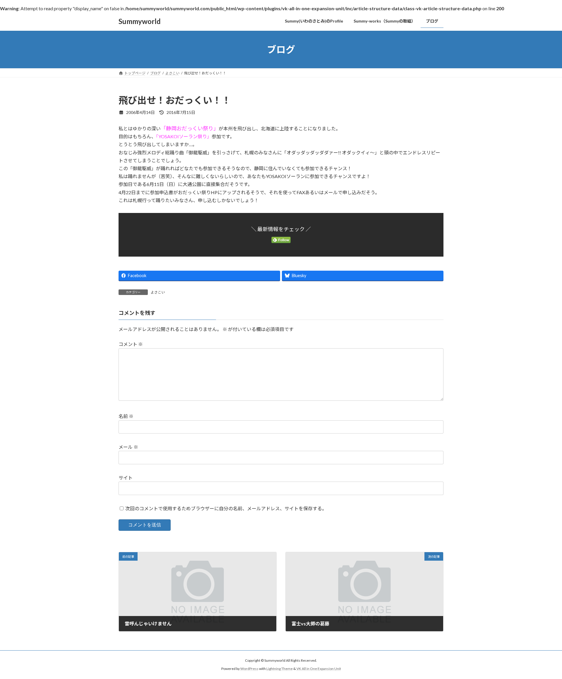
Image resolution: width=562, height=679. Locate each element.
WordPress (249, 669)
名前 (126, 416)
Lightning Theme (279, 669)
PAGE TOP (544, 652)
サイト (126, 477)
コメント (131, 344)
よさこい (158, 292)
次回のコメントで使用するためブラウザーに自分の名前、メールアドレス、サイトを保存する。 (226, 508)
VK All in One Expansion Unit (319, 669)
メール (128, 447)
